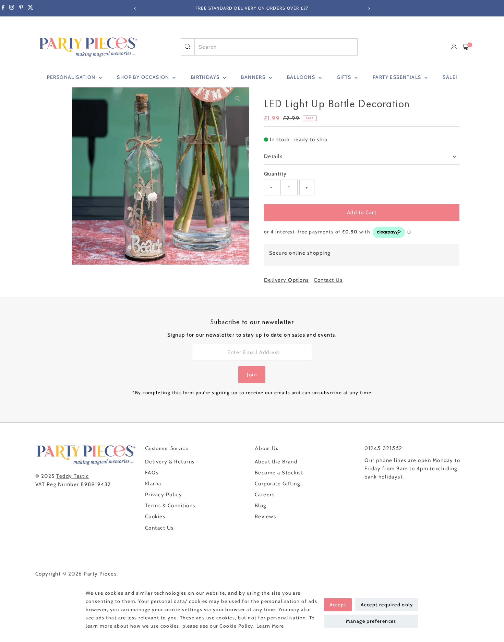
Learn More (270, 626)
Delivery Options (286, 280)
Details (273, 156)
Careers (265, 495)
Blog (260, 505)
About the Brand (276, 462)
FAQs (152, 473)
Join (252, 375)
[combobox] (276, 47)
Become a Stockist (279, 473)
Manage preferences (371, 621)
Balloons (302, 77)
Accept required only (387, 605)
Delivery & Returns (170, 462)
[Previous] (135, 8)
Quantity (275, 174)
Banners (254, 77)
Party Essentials (398, 77)
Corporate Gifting (277, 484)
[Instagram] (12, 8)
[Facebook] (3, 8)
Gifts (344, 77)
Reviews (265, 516)
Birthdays (206, 77)
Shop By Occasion (144, 77)
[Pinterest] (21, 8)
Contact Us (328, 280)
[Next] (369, 8)
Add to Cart (362, 212)
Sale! (450, 77)
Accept (337, 605)
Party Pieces (100, 574)
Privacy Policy (163, 495)
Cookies (155, 516)
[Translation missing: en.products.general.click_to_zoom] (238, 98)
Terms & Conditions (170, 505)
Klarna (153, 484)
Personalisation (72, 77)
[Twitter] (30, 8)
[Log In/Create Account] (454, 47)
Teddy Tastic (72, 476)
